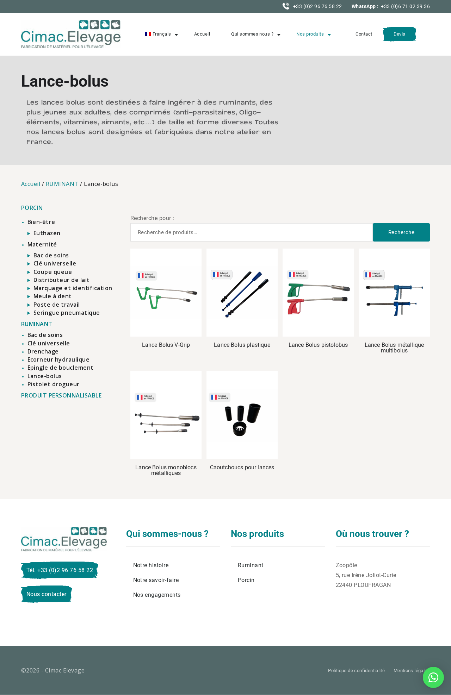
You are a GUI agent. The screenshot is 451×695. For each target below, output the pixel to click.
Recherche (401, 232)
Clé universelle (54, 263)
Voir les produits (166, 293)
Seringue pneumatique (66, 313)
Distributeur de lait (61, 280)
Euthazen (47, 233)
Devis (400, 34)
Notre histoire (151, 565)
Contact (364, 34)
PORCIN (32, 208)
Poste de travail (56, 304)
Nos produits (310, 34)
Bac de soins (51, 255)
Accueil (202, 34)
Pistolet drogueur (53, 384)
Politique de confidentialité (356, 670)
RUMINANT (62, 184)
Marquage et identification (72, 288)
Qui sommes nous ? (252, 34)
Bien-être (41, 222)
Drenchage (43, 351)
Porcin (246, 580)
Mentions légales (412, 670)
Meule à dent (52, 296)
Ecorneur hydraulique (58, 359)
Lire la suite (242, 293)
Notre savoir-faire (156, 580)
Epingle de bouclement (60, 367)
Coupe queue (52, 272)
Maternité (42, 244)
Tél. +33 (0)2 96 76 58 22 (59, 570)
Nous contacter (46, 594)
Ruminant (251, 565)
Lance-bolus (44, 376)
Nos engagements (157, 594)
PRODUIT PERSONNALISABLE (61, 395)
